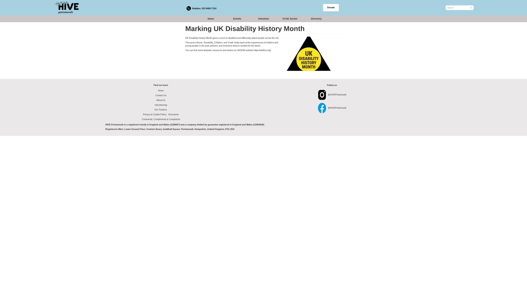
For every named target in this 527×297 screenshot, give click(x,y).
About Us (160, 100)
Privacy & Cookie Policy (154, 114)
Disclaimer (173, 114)
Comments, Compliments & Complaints (161, 119)
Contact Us (160, 95)
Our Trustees (160, 109)
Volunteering (161, 105)
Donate (331, 7)
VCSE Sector (289, 18)
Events (237, 18)
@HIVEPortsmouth (337, 95)
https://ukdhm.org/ (262, 50)
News (211, 18)
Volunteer (263, 18)
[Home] (66, 7)
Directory (316, 18)
